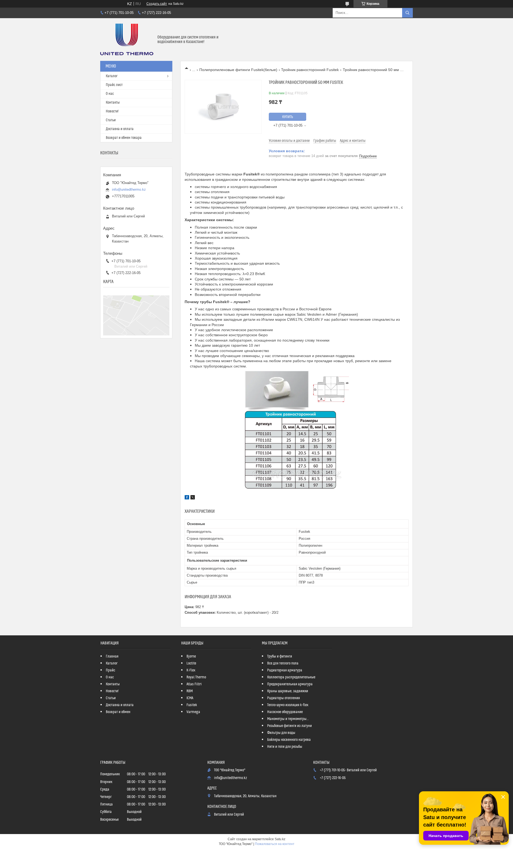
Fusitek (191, 705)
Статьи (111, 120)
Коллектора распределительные (291, 677)
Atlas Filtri (194, 684)
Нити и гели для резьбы (284, 747)
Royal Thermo (196, 677)
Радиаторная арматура (284, 670)
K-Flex (190, 670)
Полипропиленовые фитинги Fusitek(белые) (238, 70)
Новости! (112, 111)
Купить (287, 117)
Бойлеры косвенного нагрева (289, 740)
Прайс (110, 670)
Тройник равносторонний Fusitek (310, 70)
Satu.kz (280, 839)
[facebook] (187, 498)
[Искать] (407, 13)
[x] (193, 498)
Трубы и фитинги (279, 656)
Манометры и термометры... (288, 719)
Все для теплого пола (282, 663)
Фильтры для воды (281, 733)
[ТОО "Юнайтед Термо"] (126, 40)
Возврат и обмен (118, 712)
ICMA (189, 698)
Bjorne (191, 656)
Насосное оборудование (285, 712)
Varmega (193, 712)
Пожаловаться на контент (274, 844)
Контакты (113, 102)
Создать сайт (156, 4)
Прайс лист (114, 85)
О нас (110, 94)
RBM (189, 691)
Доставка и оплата (120, 129)
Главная (112, 656)
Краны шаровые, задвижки (287, 691)
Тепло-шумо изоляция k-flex (287, 705)
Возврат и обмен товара (124, 138)
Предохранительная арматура (290, 684)
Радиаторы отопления (283, 698)
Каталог (112, 76)
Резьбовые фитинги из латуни (289, 726)
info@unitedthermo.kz (129, 189)
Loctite (191, 663)
